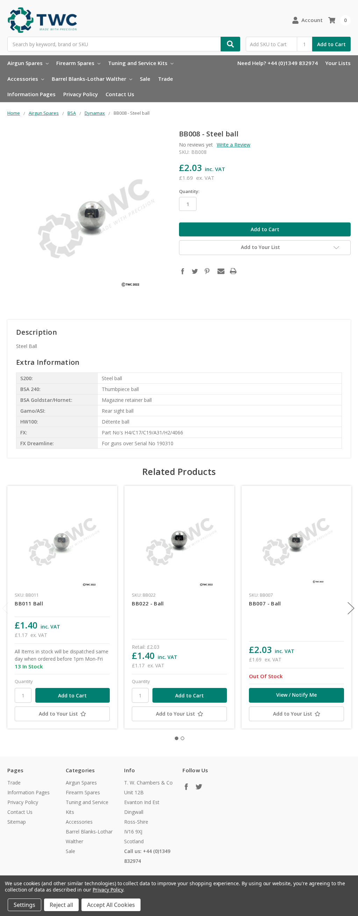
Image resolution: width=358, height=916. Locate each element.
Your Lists (338, 62)
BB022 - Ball (148, 603)
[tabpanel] (62, 607)
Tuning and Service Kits (138, 62)
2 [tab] (182, 738)
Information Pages (31, 94)
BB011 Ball (29, 603)
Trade (165, 78)
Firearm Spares (76, 62)
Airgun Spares (25, 62)
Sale (145, 78)
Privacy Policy (80, 94)
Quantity (24, 681)
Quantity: (189, 191)
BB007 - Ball (265, 603)
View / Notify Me (296, 694)
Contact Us (120, 94)
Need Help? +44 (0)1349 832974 (277, 62)
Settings (24, 905)
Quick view (62, 540)
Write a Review (233, 144)
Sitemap (16, 821)
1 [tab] (176, 738)
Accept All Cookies (111, 905)
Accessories (23, 78)
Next (351, 608)
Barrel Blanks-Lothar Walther (90, 78)
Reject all (61, 905)
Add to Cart (331, 44)
